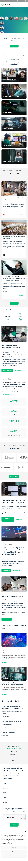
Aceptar (14, 847)
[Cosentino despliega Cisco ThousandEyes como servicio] (14, 246)
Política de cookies (6, 859)
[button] (26, 831)
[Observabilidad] (14, 124)
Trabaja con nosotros (12, 1)
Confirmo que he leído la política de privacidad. (15, 812)
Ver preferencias (14, 855)
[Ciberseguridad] (14, 107)
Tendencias (5, 644)
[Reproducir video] (14, 333)
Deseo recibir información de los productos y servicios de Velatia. (14, 809)
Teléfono (5, 793)
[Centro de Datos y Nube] (14, 91)
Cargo (4, 797)
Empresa (5, 788)
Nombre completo (8, 778)
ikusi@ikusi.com (14, 748)
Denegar (14, 851)
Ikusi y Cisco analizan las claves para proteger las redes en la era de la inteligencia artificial (11, 723)
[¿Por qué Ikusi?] (14, 156)
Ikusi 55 (4, 1)
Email (5, 783)
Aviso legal (23, 859)
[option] (14, 28)
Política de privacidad (15, 859)
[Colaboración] (14, 140)
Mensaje (5, 802)
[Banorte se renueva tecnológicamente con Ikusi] (14, 207)
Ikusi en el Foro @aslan (8, 732)
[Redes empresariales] (14, 75)
